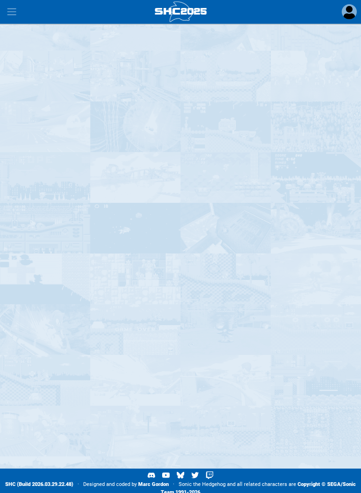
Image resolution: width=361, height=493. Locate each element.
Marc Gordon (153, 484)
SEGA (334, 484)
